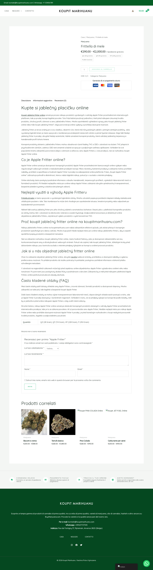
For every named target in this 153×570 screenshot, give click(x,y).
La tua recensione (33, 354)
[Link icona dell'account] (133, 11)
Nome (27, 369)
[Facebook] (76, 545)
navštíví (74, 257)
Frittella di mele (27, 198)
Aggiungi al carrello (102, 69)
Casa (83, 37)
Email (80, 369)
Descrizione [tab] (26, 100)
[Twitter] (81, 545)
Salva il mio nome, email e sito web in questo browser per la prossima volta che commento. (63, 380)
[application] (21, 11)
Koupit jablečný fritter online (33, 115)
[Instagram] (72, 545)
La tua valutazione (34, 348)
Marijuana (90, 37)
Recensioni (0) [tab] (60, 100)
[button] (18, 11)
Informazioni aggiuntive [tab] (42, 100)
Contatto (89, 537)
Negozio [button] (74, 537)
